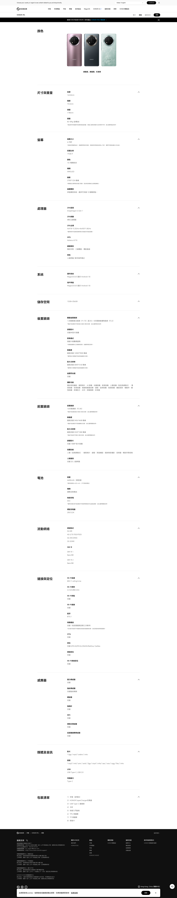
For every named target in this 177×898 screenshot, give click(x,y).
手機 (49, 9)
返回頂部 (156, 833)
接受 (145, 893)
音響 (90, 853)
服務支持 (148, 15)
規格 (140, 15)
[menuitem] (139, 92)
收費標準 (128, 848)
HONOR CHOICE (94, 855)
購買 (157, 15)
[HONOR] (22, 833)
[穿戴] (73, 9)
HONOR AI (96, 9)
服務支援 (107, 9)
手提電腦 (57, 9)
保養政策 (128, 850)
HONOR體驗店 (124, 9)
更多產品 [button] (78, 9)
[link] (18, 887)
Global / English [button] (121, 2)
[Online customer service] (172, 886)
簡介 (134, 15)
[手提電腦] (60, 9)
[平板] (67, 9)
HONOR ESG (74, 845)
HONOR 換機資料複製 (150, 843)
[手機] (51, 9)
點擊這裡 (74, 893)
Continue (151, 2)
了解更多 (102, 20)
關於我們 (73, 843)
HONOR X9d (95, 20)
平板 (64, 9)
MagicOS (87, 9)
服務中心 (128, 843)
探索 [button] (115, 9)
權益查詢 (128, 845)
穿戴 (70, 9)
